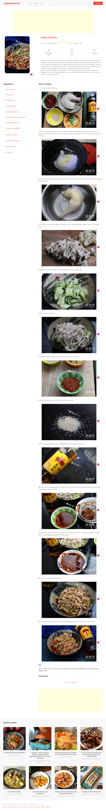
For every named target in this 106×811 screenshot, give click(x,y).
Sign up (98, 3)
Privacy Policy (24, 804)
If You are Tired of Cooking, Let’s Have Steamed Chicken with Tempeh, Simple (91, 754)
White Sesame (14, 112)
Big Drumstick (10, 89)
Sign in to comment (70, 682)
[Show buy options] (31, 106)
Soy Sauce (14, 135)
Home (29, 3)
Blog (42, 3)
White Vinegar (15, 140)
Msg (11, 153)
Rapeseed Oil (15, 122)
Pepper (14, 106)
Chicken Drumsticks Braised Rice (14, 752)
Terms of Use (33, 804)
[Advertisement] (53, 21)
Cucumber (10, 95)
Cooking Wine (15, 128)
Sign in (89, 3)
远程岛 (48, 807)
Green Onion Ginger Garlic (17, 117)
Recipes (36, 3)
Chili (13, 100)
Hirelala (38, 807)
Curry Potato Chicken (14, 792)
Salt (14, 146)
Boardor (43, 807)
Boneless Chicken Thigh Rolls (91, 792)
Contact (42, 804)
